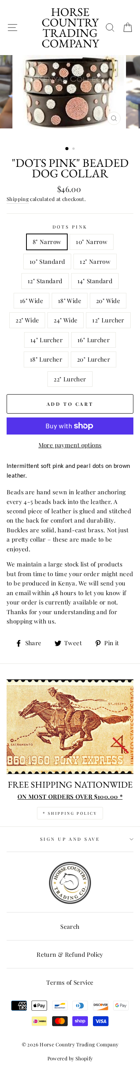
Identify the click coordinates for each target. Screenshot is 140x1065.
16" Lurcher (93, 340)
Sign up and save (70, 839)
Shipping (18, 199)
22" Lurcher (70, 379)
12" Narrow (95, 261)
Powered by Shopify (70, 1058)
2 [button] (74, 149)
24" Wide (65, 320)
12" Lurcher (108, 320)
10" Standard (47, 261)
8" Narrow (47, 241)
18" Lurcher (46, 359)
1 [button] (67, 149)
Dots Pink (70, 227)
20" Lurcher (93, 359)
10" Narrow (91, 241)
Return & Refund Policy (70, 954)
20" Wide (108, 300)
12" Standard (45, 281)
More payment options (70, 445)
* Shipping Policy (70, 813)
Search (69, 926)
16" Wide (31, 300)
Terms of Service (69, 982)
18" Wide (69, 300)
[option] (70, 97)
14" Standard (95, 281)
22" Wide (27, 320)
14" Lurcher (46, 340)
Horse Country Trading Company (70, 27)
